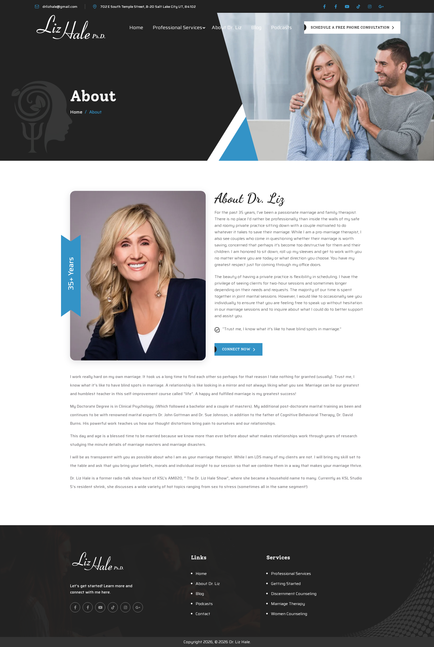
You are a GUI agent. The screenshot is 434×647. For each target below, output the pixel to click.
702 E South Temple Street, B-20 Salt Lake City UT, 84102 (148, 6)
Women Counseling (289, 614)
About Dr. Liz (227, 27)
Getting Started (286, 583)
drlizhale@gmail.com (59, 6)
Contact (203, 614)
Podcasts (281, 27)
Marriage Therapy (288, 604)
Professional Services (177, 27)
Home (136, 27)
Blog (256, 27)
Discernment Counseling (293, 593)
